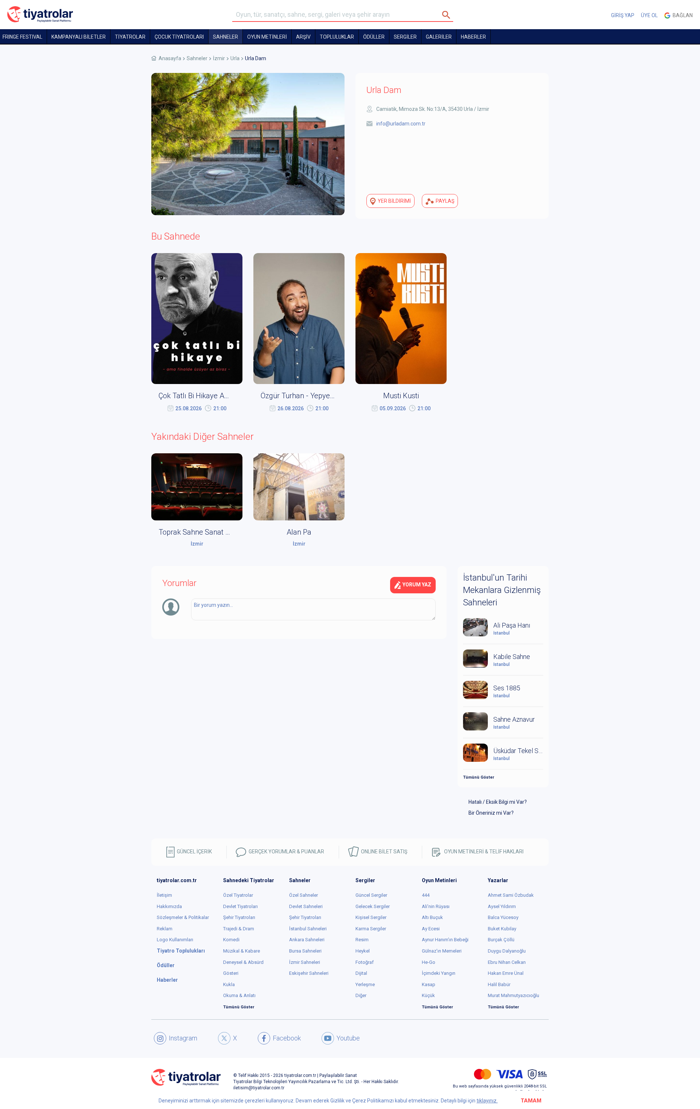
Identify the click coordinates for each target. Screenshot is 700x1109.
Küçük (428, 995)
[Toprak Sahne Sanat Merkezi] (196, 486)
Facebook (287, 1038)
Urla (235, 58)
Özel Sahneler (303, 895)
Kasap (428, 984)
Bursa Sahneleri (305, 951)
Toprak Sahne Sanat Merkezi (205, 532)
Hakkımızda (169, 906)
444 (425, 895)
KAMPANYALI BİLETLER (78, 37)
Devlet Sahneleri (306, 906)
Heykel (362, 951)
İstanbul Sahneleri (308, 928)
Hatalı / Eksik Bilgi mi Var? (497, 802)
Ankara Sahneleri (306, 939)
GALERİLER (439, 37)
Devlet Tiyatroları (240, 906)
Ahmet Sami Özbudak (511, 895)
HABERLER (473, 37)
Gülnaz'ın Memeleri (442, 951)
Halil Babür (499, 984)
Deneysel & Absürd (243, 962)
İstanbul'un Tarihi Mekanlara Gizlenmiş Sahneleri (502, 590)
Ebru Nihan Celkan (507, 962)
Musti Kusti (401, 395)
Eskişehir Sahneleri (308, 973)
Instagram (183, 1038)
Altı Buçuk (432, 917)
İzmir (219, 58)
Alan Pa (299, 532)
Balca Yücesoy (503, 917)
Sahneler (225, 37)
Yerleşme (365, 984)
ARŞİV (303, 37)
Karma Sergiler (370, 928)
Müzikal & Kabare (241, 951)
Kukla (229, 984)
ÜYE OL (649, 15)
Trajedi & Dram (238, 928)
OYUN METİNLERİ (267, 37)
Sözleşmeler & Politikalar (183, 917)
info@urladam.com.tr (400, 124)
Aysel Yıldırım (502, 906)
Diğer (360, 995)
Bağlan (681, 15)
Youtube (348, 1038)
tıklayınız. (487, 1101)
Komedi (231, 939)
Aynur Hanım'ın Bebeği (445, 939)
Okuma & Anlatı (239, 995)
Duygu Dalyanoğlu (507, 951)
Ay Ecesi (431, 928)
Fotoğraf (364, 962)
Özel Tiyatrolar (238, 895)
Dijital (361, 973)
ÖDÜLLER (374, 37)
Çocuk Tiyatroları (179, 37)
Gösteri (230, 973)
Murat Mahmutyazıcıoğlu (513, 995)
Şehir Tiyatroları (239, 917)
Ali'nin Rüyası (436, 906)
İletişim (164, 895)
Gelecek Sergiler (372, 906)
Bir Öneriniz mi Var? (491, 813)
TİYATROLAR (130, 37)
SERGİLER (405, 37)
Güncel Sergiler (371, 895)
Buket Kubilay (502, 928)
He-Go (428, 962)
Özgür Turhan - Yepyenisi (301, 395)
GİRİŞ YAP (622, 15)
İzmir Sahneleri (304, 962)
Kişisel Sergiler (370, 917)
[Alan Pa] (299, 486)
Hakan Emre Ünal (506, 973)
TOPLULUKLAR (337, 37)
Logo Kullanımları (175, 939)
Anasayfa (170, 58)
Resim (362, 939)
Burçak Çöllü (501, 939)
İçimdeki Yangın (438, 973)
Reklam (164, 928)
